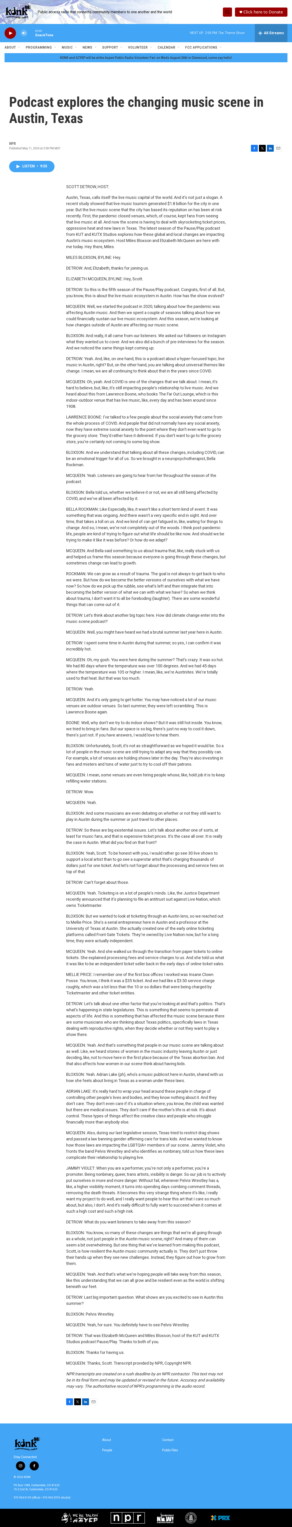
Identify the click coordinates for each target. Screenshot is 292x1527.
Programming (39, 47)
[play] (10, 33)
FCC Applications (201, 47)
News (87, 47)
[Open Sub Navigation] (19, 47)
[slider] (31, 33)
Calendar (166, 47)
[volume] (24, 33)
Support (110, 47)
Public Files (170, 1450)
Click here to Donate (263, 12)
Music (67, 47)
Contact (168, 1440)
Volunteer (138, 47)
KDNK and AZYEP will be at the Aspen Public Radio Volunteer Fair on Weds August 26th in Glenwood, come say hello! (146, 58)
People (107, 1450)
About (10, 47)
